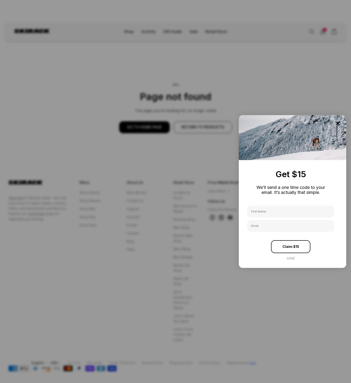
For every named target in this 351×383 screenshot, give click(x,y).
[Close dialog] (337, 123)
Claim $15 (290, 247)
